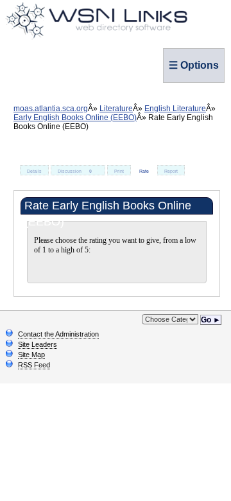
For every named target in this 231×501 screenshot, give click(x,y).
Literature (116, 108)
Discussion (75, 171)
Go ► (211, 319)
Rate (144, 171)
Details (34, 171)
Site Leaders (37, 344)
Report (171, 171)
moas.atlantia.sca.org (50, 108)
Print (119, 171)
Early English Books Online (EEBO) (75, 117)
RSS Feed (34, 365)
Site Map (31, 354)
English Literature (175, 108)
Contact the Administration (58, 334)
